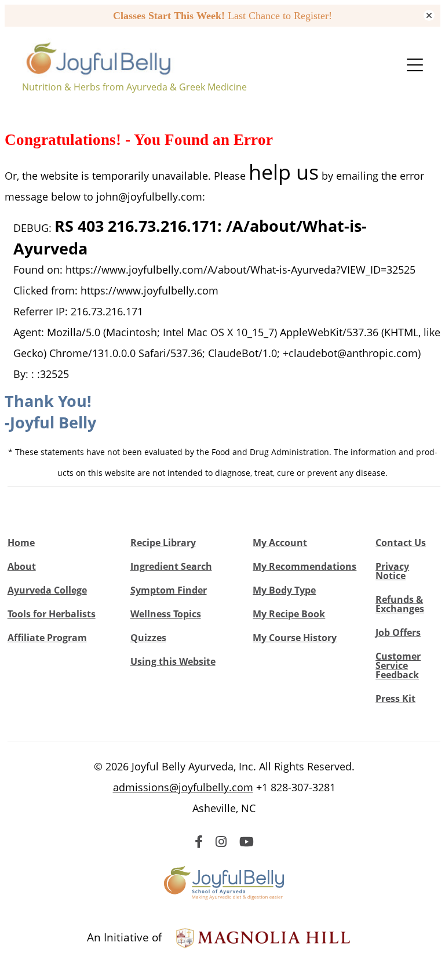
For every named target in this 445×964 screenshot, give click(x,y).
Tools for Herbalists (52, 613)
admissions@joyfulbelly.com (183, 787)
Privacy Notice (392, 571)
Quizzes (148, 637)
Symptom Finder (168, 590)
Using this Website (173, 661)
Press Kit (395, 698)
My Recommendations (304, 566)
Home (21, 542)
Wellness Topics (165, 613)
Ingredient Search (171, 566)
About (22, 566)
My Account (280, 542)
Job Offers (398, 632)
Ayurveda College (47, 590)
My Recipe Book (289, 613)
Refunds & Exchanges (399, 604)
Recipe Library (163, 542)
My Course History (295, 637)
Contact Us (400, 542)
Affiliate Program (47, 637)
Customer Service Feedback (398, 665)
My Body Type (284, 590)
